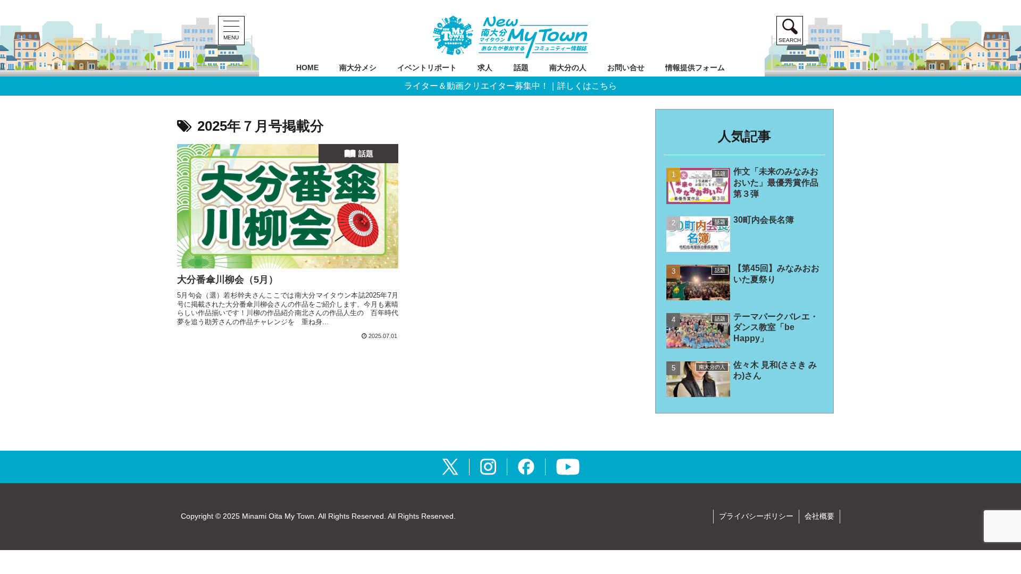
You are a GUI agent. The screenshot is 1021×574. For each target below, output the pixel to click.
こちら (604, 86)
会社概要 (819, 516)
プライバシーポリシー (756, 516)
